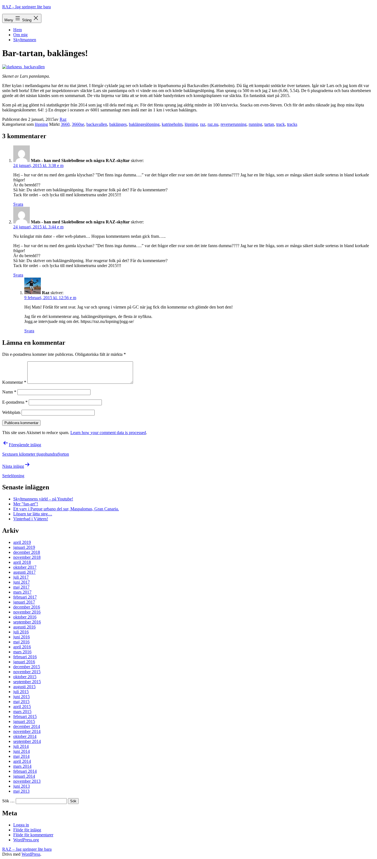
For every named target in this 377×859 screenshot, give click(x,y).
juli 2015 (21, 691)
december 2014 (26, 726)
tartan (269, 124)
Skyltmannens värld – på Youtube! (43, 499)
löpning (41, 124)
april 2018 (22, 562)
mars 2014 (22, 766)
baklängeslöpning (144, 124)
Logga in (21, 825)
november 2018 (27, 557)
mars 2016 (22, 651)
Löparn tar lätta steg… (32, 513)
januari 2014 (24, 776)
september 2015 (27, 681)
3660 (65, 124)
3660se (78, 124)
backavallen (96, 124)
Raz (63, 119)
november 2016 (27, 612)
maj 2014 (21, 756)
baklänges (118, 124)
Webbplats (11, 412)
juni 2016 (21, 637)
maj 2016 (21, 641)
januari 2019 (24, 547)
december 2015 (26, 666)
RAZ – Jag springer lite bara (27, 849)
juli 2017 (21, 577)
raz (202, 124)
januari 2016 (24, 661)
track (280, 124)
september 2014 (27, 741)
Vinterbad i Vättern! (30, 518)
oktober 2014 (24, 736)
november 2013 (27, 781)
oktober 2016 (24, 617)
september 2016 (27, 622)
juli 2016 (21, 632)
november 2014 (27, 731)
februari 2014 (25, 771)
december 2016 (26, 607)
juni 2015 (21, 696)
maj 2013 (21, 791)
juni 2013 (21, 786)
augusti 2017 (24, 572)
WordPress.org (26, 839)
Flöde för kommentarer (33, 834)
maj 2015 (21, 701)
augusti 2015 (24, 686)
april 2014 (22, 761)
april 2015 (22, 706)
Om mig (20, 34)
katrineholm (172, 124)
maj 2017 (21, 587)
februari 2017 (25, 597)
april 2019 (22, 542)
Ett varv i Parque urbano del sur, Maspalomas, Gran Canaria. (66, 508)
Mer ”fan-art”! (25, 504)
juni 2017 (21, 582)
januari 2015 (24, 721)
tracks (292, 124)
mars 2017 (22, 592)
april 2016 (22, 646)
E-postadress (15, 402)
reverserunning (233, 124)
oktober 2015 (24, 676)
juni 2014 (21, 751)
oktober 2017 (24, 567)
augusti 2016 (24, 627)
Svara (18, 204)
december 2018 (26, 552)
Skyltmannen (24, 39)
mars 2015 (22, 711)
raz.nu (213, 124)
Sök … (8, 800)
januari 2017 (24, 602)
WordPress (31, 854)
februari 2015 (25, 716)
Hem (17, 29)
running (255, 124)
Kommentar (14, 382)
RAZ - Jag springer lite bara (26, 6)
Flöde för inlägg (27, 829)
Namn (9, 392)
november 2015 (27, 671)
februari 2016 (25, 656)
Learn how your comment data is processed (108, 432)
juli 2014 (21, 746)
